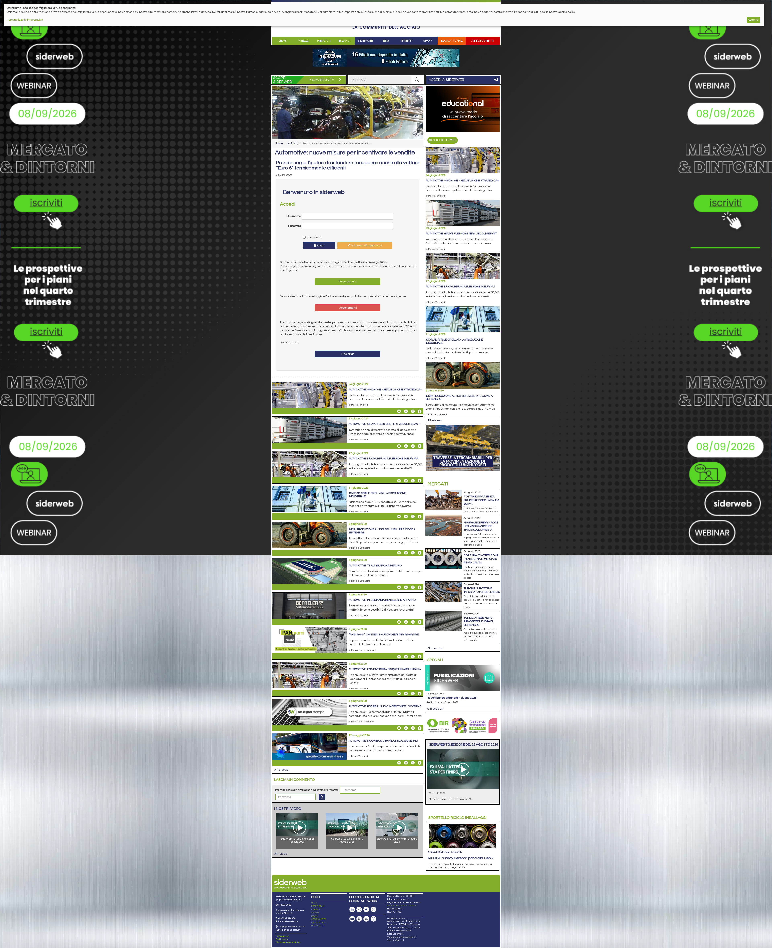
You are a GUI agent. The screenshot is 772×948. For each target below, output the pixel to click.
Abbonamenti (482, 40)
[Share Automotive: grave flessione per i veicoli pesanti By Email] (399, 446)
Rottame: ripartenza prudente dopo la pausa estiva (481, 500)
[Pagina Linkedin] (352, 909)
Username (294, 216)
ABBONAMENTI (318, 919)
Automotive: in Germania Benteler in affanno (382, 600)
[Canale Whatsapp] (373, 919)
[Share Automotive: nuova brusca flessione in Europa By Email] (399, 480)
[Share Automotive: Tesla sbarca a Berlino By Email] (399, 587)
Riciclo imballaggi (457, 818)
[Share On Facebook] (419, 411)
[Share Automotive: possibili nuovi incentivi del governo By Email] (399, 728)
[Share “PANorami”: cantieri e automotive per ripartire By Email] (399, 656)
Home (279, 143)
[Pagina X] (373, 909)
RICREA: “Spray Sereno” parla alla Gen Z (461, 858)
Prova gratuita (347, 281)
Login (320, 245)
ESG (386, 40)
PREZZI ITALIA (318, 906)
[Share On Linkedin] (406, 411)
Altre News (281, 769)
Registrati (347, 354)
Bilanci (344, 40)
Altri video (280, 853)
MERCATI (315, 909)
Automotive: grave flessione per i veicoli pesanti (384, 424)
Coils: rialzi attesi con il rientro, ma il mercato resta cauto (481, 559)
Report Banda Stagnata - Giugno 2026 (451, 697)
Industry (293, 143)
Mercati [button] (324, 40)
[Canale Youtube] (352, 919)
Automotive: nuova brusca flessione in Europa (383, 458)
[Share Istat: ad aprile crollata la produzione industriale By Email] (399, 516)
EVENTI (314, 916)
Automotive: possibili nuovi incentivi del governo (385, 706)
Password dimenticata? (366, 245)
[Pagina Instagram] (359, 909)
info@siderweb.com (288, 921)
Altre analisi (435, 648)
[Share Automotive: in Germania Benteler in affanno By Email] (399, 622)
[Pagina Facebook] (366, 909)
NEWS (314, 903)
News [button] (282, 40)
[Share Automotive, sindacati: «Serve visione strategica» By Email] (399, 411)
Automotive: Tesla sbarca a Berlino (375, 565)
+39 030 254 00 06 (287, 918)
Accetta (753, 19)
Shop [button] (427, 40)
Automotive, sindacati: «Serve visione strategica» (385, 389)
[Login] (322, 797)
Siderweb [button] (365, 40)
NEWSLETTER (317, 926)
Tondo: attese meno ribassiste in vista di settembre (478, 621)
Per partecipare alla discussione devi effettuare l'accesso (306, 790)
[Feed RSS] (366, 919)
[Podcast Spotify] (359, 919)
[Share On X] (413, 411)
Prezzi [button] (303, 40)
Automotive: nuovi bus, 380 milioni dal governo (383, 740)
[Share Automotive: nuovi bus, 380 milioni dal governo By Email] (399, 763)
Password (294, 226)
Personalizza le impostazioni (25, 19)
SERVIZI (315, 913)
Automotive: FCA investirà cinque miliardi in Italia (385, 669)
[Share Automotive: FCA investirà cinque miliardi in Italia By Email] (399, 693)
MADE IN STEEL (318, 922)
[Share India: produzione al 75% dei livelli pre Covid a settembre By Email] (399, 553)
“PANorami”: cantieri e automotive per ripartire (384, 634)
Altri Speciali (435, 708)
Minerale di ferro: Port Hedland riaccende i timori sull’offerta (481, 526)
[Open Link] (386, 57)
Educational (452, 40)
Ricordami (314, 237)
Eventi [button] (406, 40)
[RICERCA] (417, 80)
